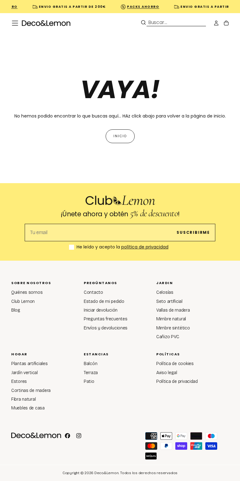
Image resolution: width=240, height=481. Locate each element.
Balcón (90, 363)
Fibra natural (23, 399)
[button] (15, 23)
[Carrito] (226, 23)
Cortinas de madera (31, 390)
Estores (19, 381)
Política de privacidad (177, 381)
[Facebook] (67, 436)
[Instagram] (79, 436)
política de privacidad (144, 247)
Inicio (120, 136)
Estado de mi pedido (104, 301)
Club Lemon (23, 301)
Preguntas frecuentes (105, 319)
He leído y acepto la (122, 247)
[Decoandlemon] (36, 435)
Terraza (91, 372)
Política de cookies (175, 363)
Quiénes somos (26, 292)
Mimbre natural (171, 319)
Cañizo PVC (167, 336)
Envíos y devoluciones (106, 328)
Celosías (164, 292)
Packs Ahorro (141, 6)
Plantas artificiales (29, 363)
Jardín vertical (24, 372)
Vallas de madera (173, 310)
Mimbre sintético (173, 328)
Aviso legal (166, 372)
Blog (15, 310)
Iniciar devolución (101, 310)
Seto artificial (169, 301)
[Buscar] (143, 22)
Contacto (93, 292)
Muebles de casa (28, 408)
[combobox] (176, 22)
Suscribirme (193, 232)
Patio (89, 381)
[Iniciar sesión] (216, 23)
